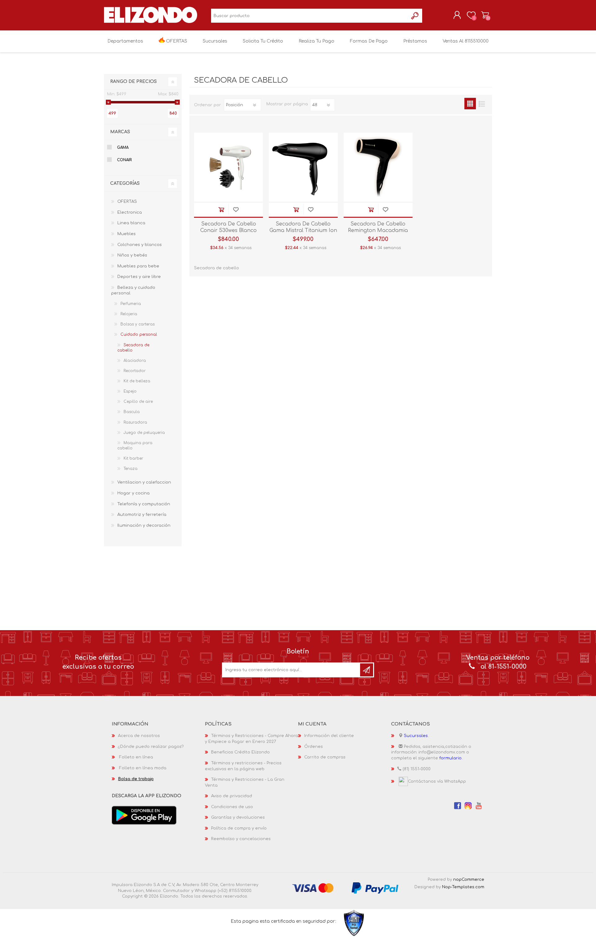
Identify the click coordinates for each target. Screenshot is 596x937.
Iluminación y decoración (143, 525)
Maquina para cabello (134, 445)
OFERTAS (127, 201)
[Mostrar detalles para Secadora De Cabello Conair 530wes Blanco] (228, 167)
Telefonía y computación (143, 504)
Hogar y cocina (133, 493)
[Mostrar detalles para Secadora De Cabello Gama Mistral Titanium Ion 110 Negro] (303, 167)
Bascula (132, 412)
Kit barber (133, 458)
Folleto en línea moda (142, 768)
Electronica (129, 212)
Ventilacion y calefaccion (144, 482)
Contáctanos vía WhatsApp (437, 781)
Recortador (135, 371)
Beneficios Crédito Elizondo (240, 752)
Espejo (130, 391)
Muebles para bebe (138, 266)
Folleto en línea (136, 757)
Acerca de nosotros (139, 736)
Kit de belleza (137, 381)
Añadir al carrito (221, 210)
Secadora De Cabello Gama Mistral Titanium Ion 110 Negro (303, 230)
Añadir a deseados (235, 210)
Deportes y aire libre (139, 277)
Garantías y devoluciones (238, 817)
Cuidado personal (138, 334)
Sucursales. (416, 736)
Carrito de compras (485, 15)
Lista (481, 103)
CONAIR (124, 160)
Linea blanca (131, 223)
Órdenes (313, 746)
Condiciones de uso (232, 807)
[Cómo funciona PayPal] (375, 888)
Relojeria (128, 314)
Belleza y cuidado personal (133, 290)
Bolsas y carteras (137, 324)
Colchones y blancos (139, 245)
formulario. (451, 758)
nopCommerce (468, 879)
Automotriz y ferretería (141, 514)
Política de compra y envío (239, 828)
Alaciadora (135, 360)
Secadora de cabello (133, 348)
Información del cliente (329, 736)
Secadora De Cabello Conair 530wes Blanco (228, 227)
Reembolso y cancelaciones (241, 839)
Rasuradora (135, 422)
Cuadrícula (470, 103)
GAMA (123, 147)
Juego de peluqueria (144, 432)
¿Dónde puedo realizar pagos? (151, 746)
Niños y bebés (132, 255)
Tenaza (131, 468)
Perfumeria (130, 304)
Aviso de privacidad (231, 796)
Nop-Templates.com (463, 887)
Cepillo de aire (138, 401)
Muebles (126, 234)
